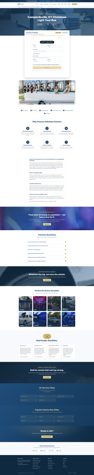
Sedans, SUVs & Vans (51, 463)
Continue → (47, 67)
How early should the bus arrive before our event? (47, 245)
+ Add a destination (36, 53)
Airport (59, 4)
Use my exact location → (47, 391)
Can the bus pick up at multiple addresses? (47, 261)
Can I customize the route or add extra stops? (47, 241)
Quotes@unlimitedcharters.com (23, 464)
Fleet (37, 4)
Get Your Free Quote (47, 436)
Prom (51, 4)
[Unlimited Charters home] (20, 4)
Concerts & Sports (36, 468)
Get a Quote (47, 224)
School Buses (50, 466)
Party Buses (50, 460)
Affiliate (69, 4)
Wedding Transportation (37, 460)
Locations (41, 4)
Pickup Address (35, 49)
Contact (64, 465)
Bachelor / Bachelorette (36, 466)
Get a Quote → (74, 4)
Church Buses (50, 468)
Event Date (34, 59)
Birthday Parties (35, 465)
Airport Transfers (35, 463)
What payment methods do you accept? (47, 253)
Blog (62, 4)
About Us (64, 460)
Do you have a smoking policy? (47, 249)
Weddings (46, 4)
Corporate (54, 4)
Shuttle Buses (50, 465)
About (65, 4)
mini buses (53, 167)
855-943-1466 (20, 463)
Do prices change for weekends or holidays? (47, 257)
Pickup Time (49, 59)
